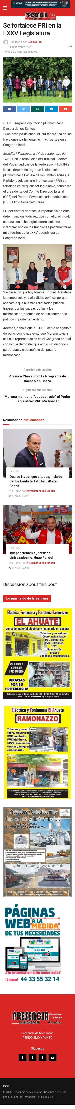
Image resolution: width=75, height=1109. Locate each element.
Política (14, 548)
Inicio (6, 1086)
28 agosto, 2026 (20, 496)
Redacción (35, 41)
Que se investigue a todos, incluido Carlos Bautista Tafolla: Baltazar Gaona (35, 481)
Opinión (14, 471)
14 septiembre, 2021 (20, 46)
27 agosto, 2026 (20, 568)
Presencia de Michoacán (40, 491)
